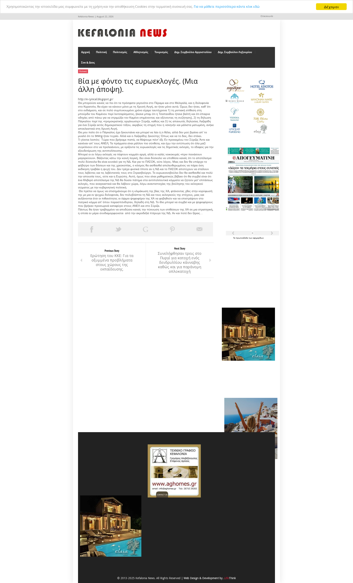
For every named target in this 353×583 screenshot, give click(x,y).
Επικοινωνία (267, 16)
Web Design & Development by (210, 578)
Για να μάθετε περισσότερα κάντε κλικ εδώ (226, 7)
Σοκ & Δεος (88, 62)
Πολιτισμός (120, 52)
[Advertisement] (247, 271)
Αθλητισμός (140, 52)
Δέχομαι (331, 6)
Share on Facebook (91, 229)
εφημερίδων (258, 238)
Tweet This (118, 229)
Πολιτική (101, 52)
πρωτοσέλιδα (242, 238)
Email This (199, 229)
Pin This (172, 229)
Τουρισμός (161, 52)
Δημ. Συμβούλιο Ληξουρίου (235, 52)
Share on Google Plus (145, 229)
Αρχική (85, 52)
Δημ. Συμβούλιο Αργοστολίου (193, 52)
